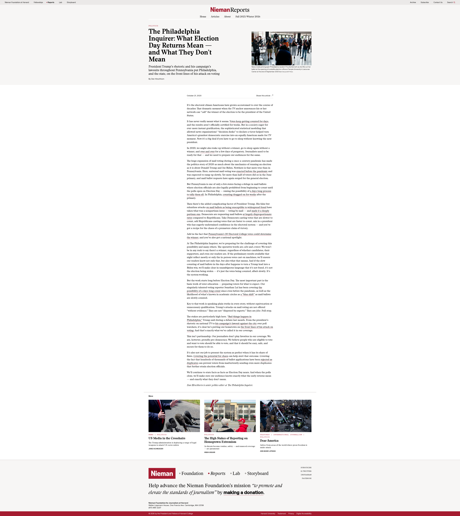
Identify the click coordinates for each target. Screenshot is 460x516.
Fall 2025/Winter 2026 (248, 17)
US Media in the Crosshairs (167, 438)
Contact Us (438, 2)
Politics (153, 25)
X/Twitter (306, 471)
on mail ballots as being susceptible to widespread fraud (236, 207)
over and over (207, 152)
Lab (60, 2)
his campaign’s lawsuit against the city (236, 323)
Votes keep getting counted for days (249, 121)
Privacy (291, 514)
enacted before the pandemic (252, 171)
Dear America (269, 440)
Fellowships (38, 2)
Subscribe (425, 2)
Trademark (282, 514)
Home (203, 17)
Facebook (306, 478)
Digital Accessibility (303, 514)
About (227, 17)
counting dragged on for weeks (239, 195)
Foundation (192, 473)
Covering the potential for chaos (210, 356)
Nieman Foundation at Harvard (17, 2)
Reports (51, 2)
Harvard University (268, 514)
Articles (215, 17)
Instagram (306, 474)
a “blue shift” (248, 294)
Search (450, 2)
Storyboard (71, 2)
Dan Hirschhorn (157, 79)
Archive (413, 2)
